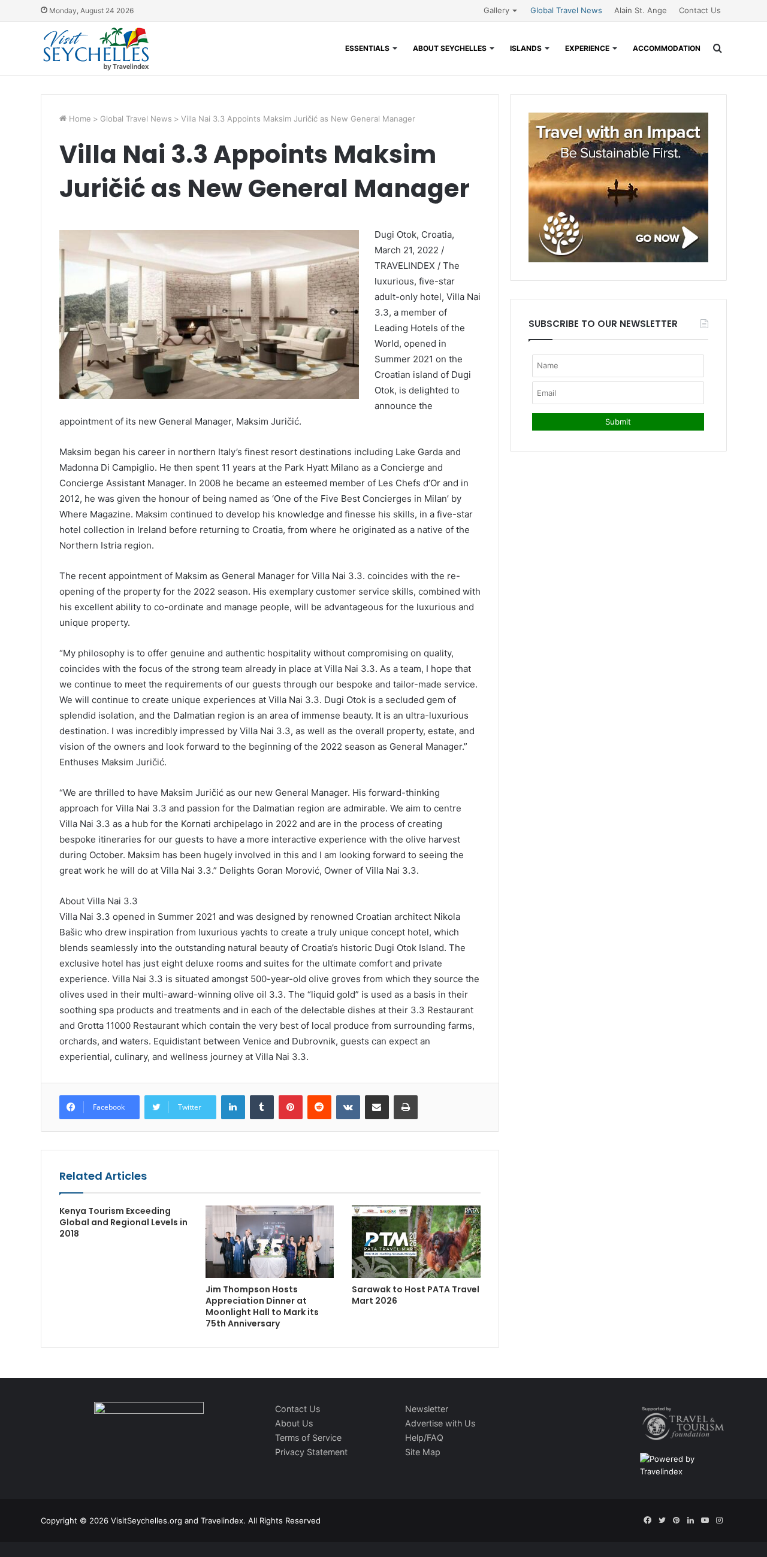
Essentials (367, 48)
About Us (294, 1423)
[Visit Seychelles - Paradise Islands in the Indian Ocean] (96, 48)
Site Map (422, 1452)
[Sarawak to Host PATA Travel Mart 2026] (416, 1241)
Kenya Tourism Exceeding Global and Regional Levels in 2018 (123, 1222)
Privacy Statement (311, 1452)
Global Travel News (566, 10)
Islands (526, 48)
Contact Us (700, 10)
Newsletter (426, 1409)
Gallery (496, 10)
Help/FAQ (424, 1437)
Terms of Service (308, 1437)
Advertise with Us (440, 1423)
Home (79, 118)
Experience (587, 48)
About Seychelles (450, 48)
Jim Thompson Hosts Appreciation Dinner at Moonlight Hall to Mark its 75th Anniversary (262, 1306)
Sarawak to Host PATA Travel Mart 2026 (415, 1295)
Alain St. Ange (640, 10)
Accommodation (666, 48)
